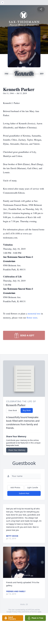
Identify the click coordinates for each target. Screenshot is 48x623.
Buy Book (27, 410)
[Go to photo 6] (23, 575)
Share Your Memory (16, 450)
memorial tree (34, 313)
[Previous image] (5, 562)
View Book (12, 410)
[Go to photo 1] (15, 575)
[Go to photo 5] (21, 575)
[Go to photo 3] (18, 575)
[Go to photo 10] (29, 575)
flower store (32, 317)
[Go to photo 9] (27, 575)
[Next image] (42, 562)
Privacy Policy (17, 612)
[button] (24, 562)
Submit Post (24, 493)
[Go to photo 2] (17, 575)
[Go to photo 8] (26, 575)
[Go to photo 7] (24, 575)
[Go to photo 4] (20, 575)
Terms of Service (31, 612)
